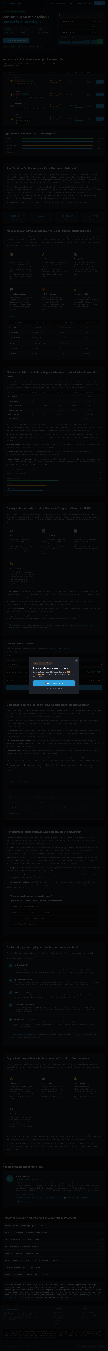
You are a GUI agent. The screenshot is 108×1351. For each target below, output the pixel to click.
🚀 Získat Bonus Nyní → (54, 683)
